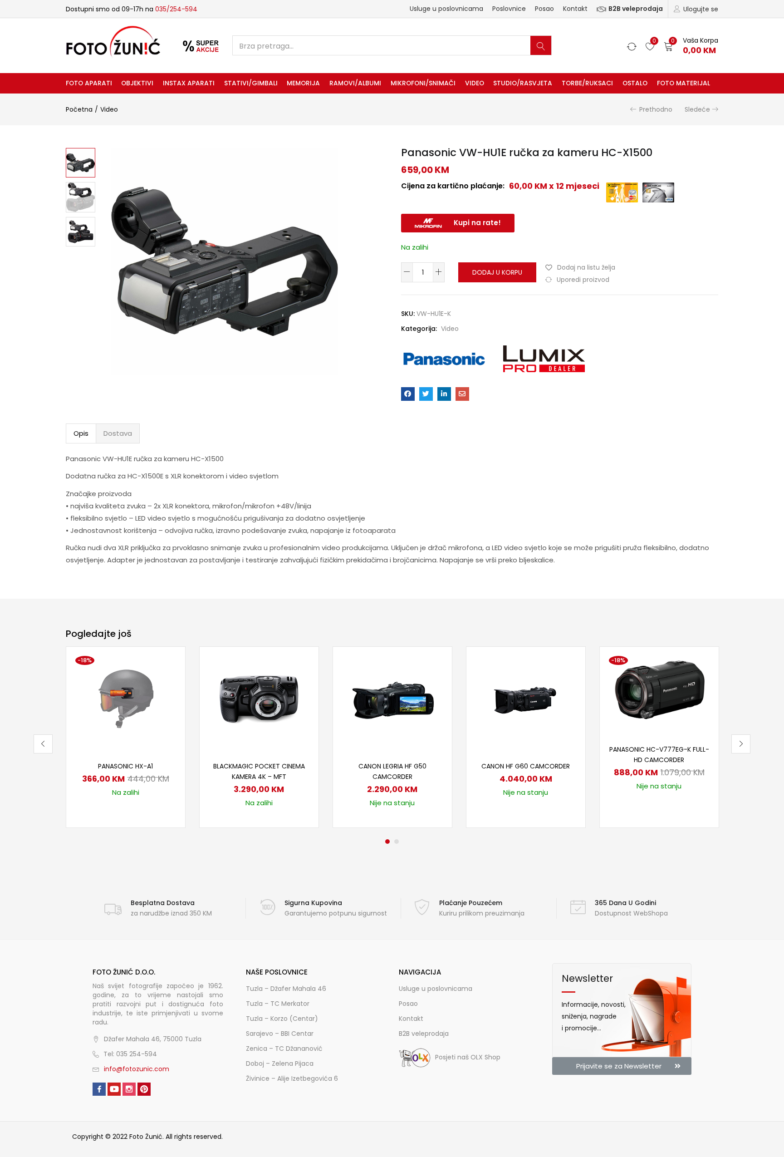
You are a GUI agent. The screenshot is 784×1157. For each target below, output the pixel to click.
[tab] (81, 433)
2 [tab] (396, 841)
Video (474, 83)
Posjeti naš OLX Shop (467, 1057)
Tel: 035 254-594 (130, 1054)
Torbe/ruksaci (587, 83)
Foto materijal (683, 83)
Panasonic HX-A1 (125, 766)
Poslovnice (509, 8)
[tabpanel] (126, 737)
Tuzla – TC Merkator (277, 1003)
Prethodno (655, 109)
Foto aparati (89, 83)
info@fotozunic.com (136, 1068)
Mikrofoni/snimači (423, 83)
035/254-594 (176, 9)
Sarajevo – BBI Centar (280, 1033)
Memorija (303, 83)
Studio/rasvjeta (522, 83)
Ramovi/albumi (355, 83)
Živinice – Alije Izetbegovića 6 (292, 1078)
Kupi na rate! (477, 222)
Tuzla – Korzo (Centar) (282, 1018)
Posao (544, 8)
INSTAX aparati (189, 83)
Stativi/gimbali (251, 83)
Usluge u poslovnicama (446, 8)
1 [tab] (387, 841)
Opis (81, 433)
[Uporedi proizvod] (167, 680)
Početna (79, 109)
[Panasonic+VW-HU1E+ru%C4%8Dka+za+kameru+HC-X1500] (426, 394)
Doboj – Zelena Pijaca (280, 1063)
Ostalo (634, 83)
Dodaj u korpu (497, 272)
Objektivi (137, 83)
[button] (691, 45)
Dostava (117, 433)
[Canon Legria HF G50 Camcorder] (392, 698)
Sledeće (697, 109)
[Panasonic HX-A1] (126, 698)
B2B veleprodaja (635, 8)
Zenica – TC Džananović (284, 1048)
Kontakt (575, 8)
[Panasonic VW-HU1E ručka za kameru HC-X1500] (408, 394)
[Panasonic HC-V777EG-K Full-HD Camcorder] (659, 689)
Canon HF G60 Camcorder (525, 766)
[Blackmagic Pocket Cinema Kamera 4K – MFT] (259, 698)
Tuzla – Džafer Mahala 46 (286, 988)
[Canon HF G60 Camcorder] (526, 698)
